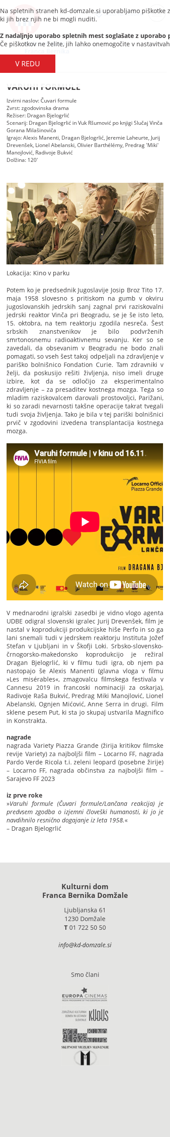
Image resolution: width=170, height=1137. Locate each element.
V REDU (27, 63)
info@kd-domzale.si (85, 945)
